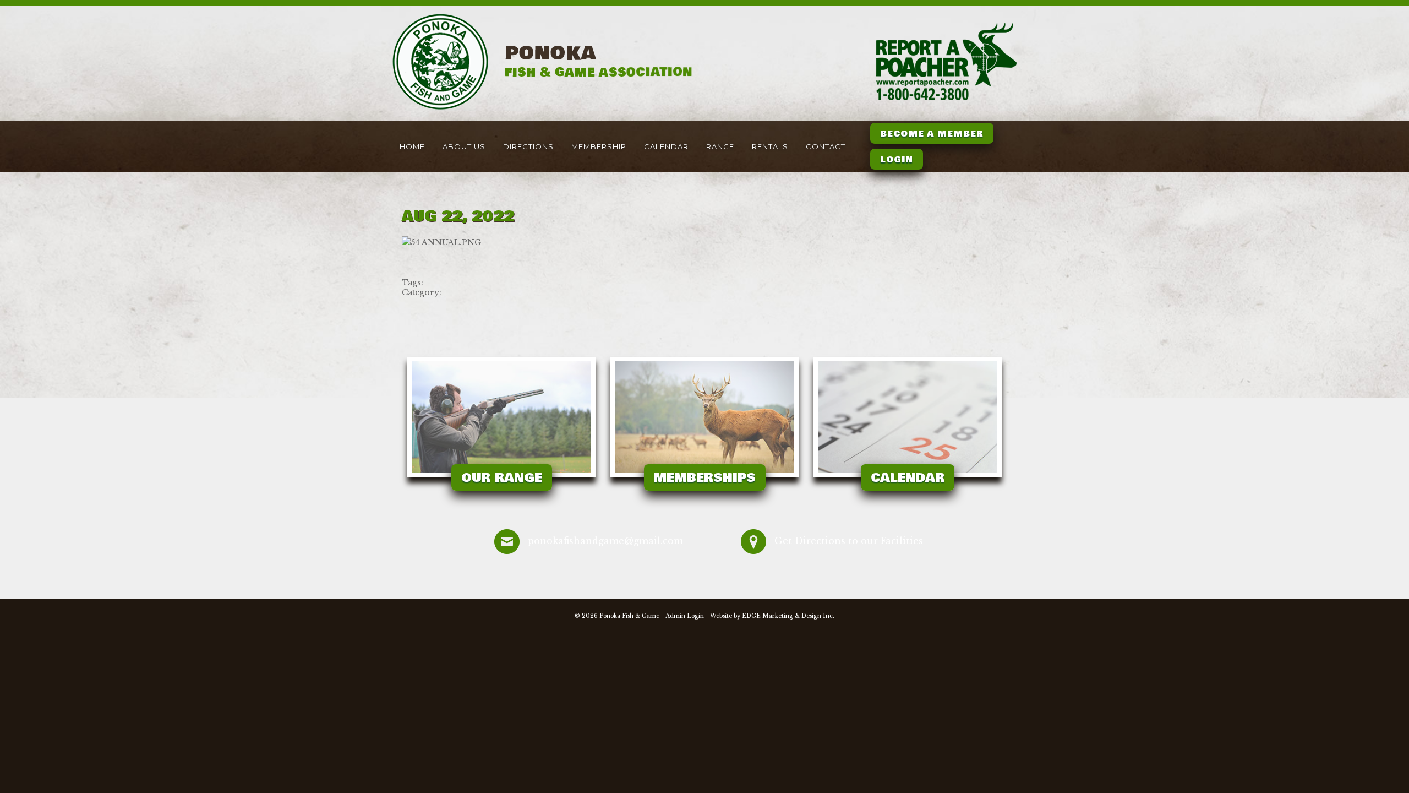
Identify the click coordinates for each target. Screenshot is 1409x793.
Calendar (666, 146)
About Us (464, 146)
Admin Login (684, 616)
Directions (528, 146)
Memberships (705, 478)
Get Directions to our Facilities (848, 540)
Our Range (501, 478)
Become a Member (932, 133)
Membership (598, 146)
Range (720, 146)
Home (412, 146)
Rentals (770, 146)
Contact (825, 146)
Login (896, 159)
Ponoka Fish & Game (629, 616)
